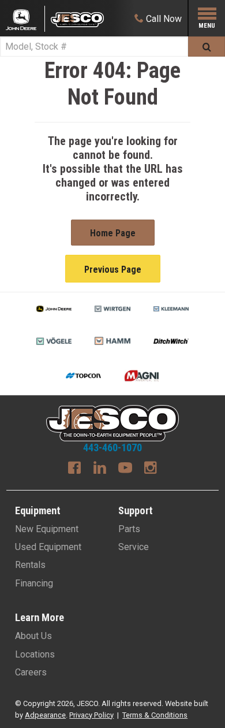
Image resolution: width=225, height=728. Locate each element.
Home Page (113, 233)
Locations (35, 654)
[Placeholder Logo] (25, 19)
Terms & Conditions (154, 715)
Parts (129, 528)
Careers (31, 672)
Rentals (30, 564)
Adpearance (45, 715)
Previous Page (112, 269)
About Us (33, 635)
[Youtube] (125, 469)
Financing (34, 583)
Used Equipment (48, 546)
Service (133, 546)
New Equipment (46, 528)
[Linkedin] (100, 469)
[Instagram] (151, 469)
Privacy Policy (91, 715)
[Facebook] (74, 469)
